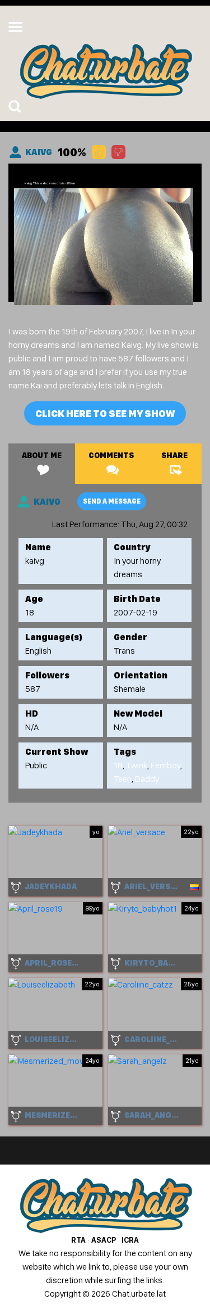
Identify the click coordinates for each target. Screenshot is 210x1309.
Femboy (165, 765)
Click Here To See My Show (105, 413)
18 (118, 765)
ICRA (130, 1239)
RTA (78, 1239)
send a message (112, 501)
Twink (136, 765)
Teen (123, 778)
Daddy (147, 778)
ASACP (103, 1239)
